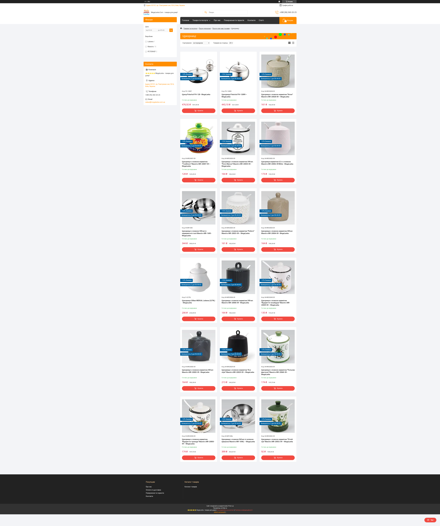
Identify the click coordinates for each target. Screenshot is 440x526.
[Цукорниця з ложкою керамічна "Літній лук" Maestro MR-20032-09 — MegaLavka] (278, 416)
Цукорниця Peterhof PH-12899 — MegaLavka (234, 96)
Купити (200, 111)
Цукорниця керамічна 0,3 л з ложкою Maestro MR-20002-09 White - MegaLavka (277, 163)
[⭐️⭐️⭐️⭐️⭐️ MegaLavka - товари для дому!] (146, 12)
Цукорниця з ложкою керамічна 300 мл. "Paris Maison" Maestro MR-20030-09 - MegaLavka (237, 164)
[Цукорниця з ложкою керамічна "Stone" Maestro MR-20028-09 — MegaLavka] (278, 71)
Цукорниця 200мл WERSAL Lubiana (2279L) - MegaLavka (198, 302)
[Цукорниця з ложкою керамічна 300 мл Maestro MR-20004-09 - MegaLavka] (278, 208)
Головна (185, 20)
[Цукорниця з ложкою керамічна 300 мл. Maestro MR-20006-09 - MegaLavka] (238, 277)
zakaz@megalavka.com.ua (155, 102)
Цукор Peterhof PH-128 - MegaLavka (196, 94)
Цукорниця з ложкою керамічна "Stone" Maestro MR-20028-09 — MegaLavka (277, 96)
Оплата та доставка (153, 490)
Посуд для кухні (205, 28)
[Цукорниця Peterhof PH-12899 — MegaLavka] (238, 71)
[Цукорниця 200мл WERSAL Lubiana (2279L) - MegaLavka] (198, 277)
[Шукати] (205, 12)
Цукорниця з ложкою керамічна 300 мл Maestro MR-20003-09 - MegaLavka (197, 371)
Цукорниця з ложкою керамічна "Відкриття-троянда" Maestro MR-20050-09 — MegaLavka (198, 441)
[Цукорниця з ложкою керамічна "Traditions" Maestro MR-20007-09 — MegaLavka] (198, 138)
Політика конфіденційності (244, 510)
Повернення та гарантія (234, 20)
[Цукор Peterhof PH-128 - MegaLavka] (198, 71)
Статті (261, 20)
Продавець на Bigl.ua (220, 508)
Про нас (217, 20)
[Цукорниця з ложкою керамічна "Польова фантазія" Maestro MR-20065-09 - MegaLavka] (278, 346)
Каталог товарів (191, 487)
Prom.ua (231, 506)
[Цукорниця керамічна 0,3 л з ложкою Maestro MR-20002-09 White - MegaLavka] (278, 138)
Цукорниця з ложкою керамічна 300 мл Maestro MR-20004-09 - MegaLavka (277, 232)
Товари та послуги (200, 20)
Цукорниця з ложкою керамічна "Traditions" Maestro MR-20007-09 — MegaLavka (196, 164)
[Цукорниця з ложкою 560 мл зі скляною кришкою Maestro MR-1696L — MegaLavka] (238, 416)
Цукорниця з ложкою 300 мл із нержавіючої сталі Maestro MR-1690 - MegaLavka (197, 233)
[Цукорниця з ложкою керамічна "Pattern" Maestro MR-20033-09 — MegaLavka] (238, 208)
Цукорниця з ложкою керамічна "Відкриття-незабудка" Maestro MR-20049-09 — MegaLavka (275, 303)
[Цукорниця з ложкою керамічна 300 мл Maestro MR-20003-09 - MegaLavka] (198, 346)
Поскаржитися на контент (225, 510)
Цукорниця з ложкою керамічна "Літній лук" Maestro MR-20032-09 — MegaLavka (277, 440)
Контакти (251, 20)
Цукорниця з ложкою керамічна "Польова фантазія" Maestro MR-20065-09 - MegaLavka (278, 372)
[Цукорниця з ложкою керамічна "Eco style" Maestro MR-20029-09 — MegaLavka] (238, 346)
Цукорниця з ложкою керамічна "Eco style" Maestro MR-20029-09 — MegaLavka (238, 371)
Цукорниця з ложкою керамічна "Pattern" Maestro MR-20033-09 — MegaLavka (238, 232)
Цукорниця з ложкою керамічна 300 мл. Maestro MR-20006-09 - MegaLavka (237, 302)
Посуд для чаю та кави (221, 28)
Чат (432, 520)
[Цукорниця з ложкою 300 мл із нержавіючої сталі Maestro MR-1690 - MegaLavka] (198, 208)
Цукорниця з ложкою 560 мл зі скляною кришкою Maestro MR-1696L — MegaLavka (238, 440)
